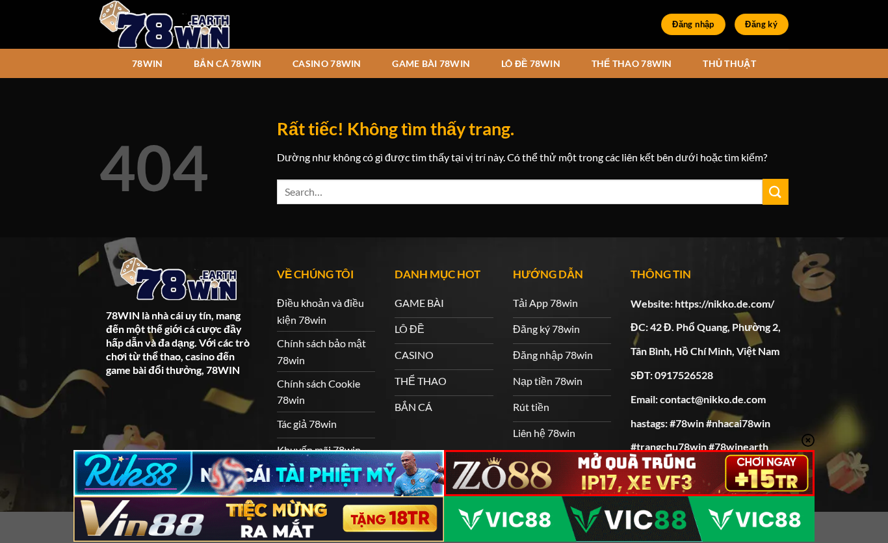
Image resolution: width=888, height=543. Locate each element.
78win (147, 63)
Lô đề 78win (530, 63)
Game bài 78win (431, 63)
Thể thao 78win (632, 63)
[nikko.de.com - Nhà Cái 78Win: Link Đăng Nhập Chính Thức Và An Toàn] (164, 24)
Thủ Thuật (729, 63)
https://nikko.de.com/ (724, 303)
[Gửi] (776, 191)
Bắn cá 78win (227, 63)
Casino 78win (327, 63)
